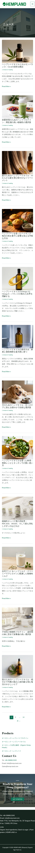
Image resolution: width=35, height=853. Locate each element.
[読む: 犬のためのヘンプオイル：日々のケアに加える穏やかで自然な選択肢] (17, 392)
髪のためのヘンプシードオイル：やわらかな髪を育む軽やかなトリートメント (17, 177)
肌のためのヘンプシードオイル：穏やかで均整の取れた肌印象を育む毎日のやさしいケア (17, 681)
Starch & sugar (23, 830)
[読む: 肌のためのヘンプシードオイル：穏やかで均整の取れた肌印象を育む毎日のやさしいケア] (17, 666)
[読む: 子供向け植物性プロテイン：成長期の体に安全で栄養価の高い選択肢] (17, 619)
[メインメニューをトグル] (32, 4)
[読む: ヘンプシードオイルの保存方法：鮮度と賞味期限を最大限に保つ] (17, 336)
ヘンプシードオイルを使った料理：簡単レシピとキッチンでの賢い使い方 (17, 462)
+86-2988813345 (11, 760)
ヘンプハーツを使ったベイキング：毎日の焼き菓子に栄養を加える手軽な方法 (17, 235)
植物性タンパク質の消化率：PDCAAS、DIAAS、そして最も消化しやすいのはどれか (17, 523)
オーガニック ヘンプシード (11, 751)
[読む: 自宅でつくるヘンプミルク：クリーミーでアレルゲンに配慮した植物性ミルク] (17, 558)
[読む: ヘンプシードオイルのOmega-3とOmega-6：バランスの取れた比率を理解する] (17, 278)
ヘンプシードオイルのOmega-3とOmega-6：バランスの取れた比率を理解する (17, 293)
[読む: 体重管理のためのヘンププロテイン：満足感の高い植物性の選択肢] (17, 107)
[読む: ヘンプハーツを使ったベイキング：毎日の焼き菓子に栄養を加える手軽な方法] (17, 220)
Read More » (6, 87)
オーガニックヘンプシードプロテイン (15, 738)
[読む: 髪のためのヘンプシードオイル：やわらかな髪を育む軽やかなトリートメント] (17, 162)
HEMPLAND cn (11, 832)
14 (23, 717)
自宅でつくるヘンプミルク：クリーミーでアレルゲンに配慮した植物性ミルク (17, 573)
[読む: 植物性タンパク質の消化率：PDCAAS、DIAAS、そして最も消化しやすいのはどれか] (17, 508)
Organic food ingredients (8, 830)
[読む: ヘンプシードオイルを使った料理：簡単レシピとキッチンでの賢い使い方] (17, 447)
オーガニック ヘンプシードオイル (14, 741)
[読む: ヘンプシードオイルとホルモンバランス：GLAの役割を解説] (17, 51)
